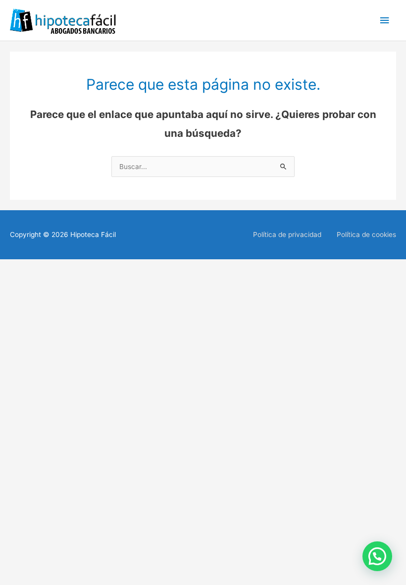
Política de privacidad (287, 234)
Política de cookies (366, 234)
